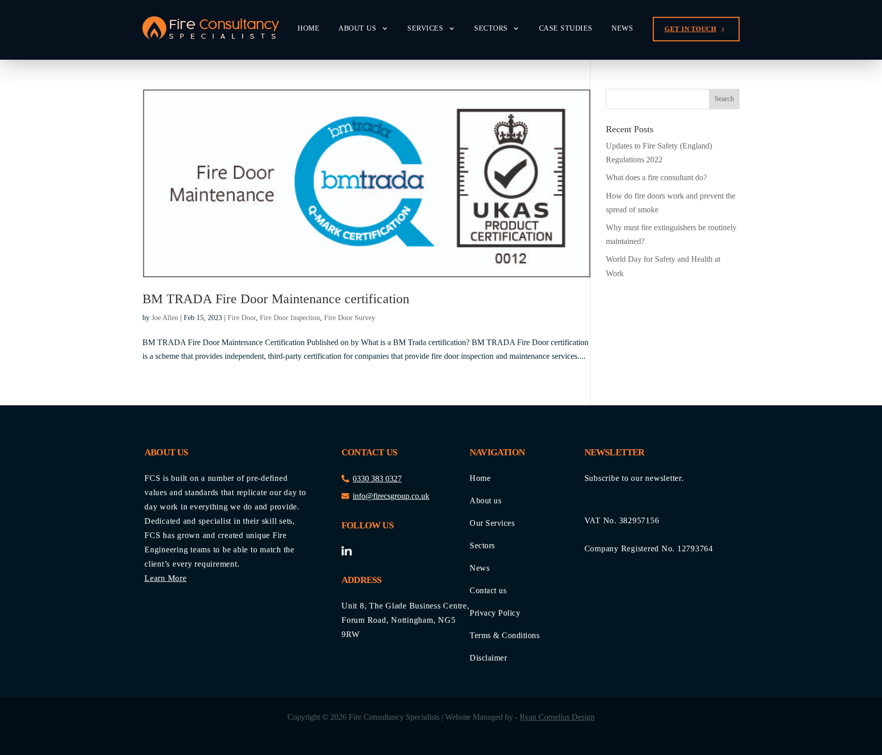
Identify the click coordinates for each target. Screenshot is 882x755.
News (622, 28)
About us (357, 28)
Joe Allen (165, 318)
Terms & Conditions (505, 635)
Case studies (566, 28)
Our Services (492, 523)
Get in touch (690, 29)
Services (425, 28)
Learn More (165, 578)
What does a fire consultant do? (656, 177)
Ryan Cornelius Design (557, 717)
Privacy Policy (495, 613)
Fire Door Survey (349, 318)
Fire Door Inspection (290, 318)
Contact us (488, 590)
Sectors (491, 28)
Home (309, 28)
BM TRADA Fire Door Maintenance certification (275, 298)
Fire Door (242, 318)
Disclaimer (488, 658)
